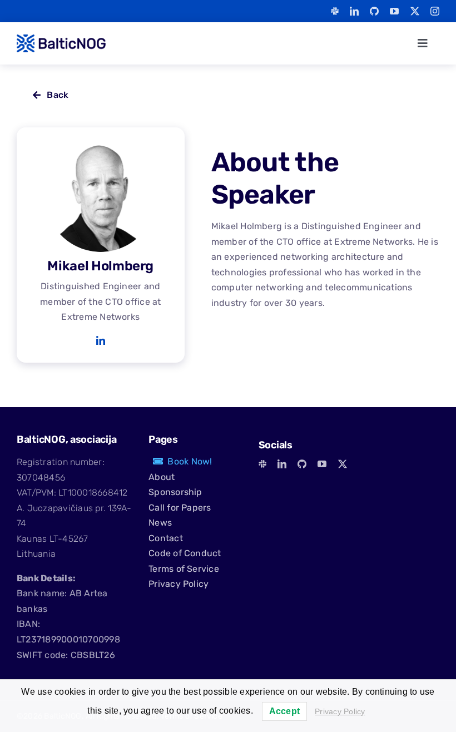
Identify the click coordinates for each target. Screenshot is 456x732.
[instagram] (434, 11)
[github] (374, 11)
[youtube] (394, 11)
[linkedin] (354, 11)
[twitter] (414, 11)
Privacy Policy (340, 711)
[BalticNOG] (61, 38)
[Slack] (335, 11)
